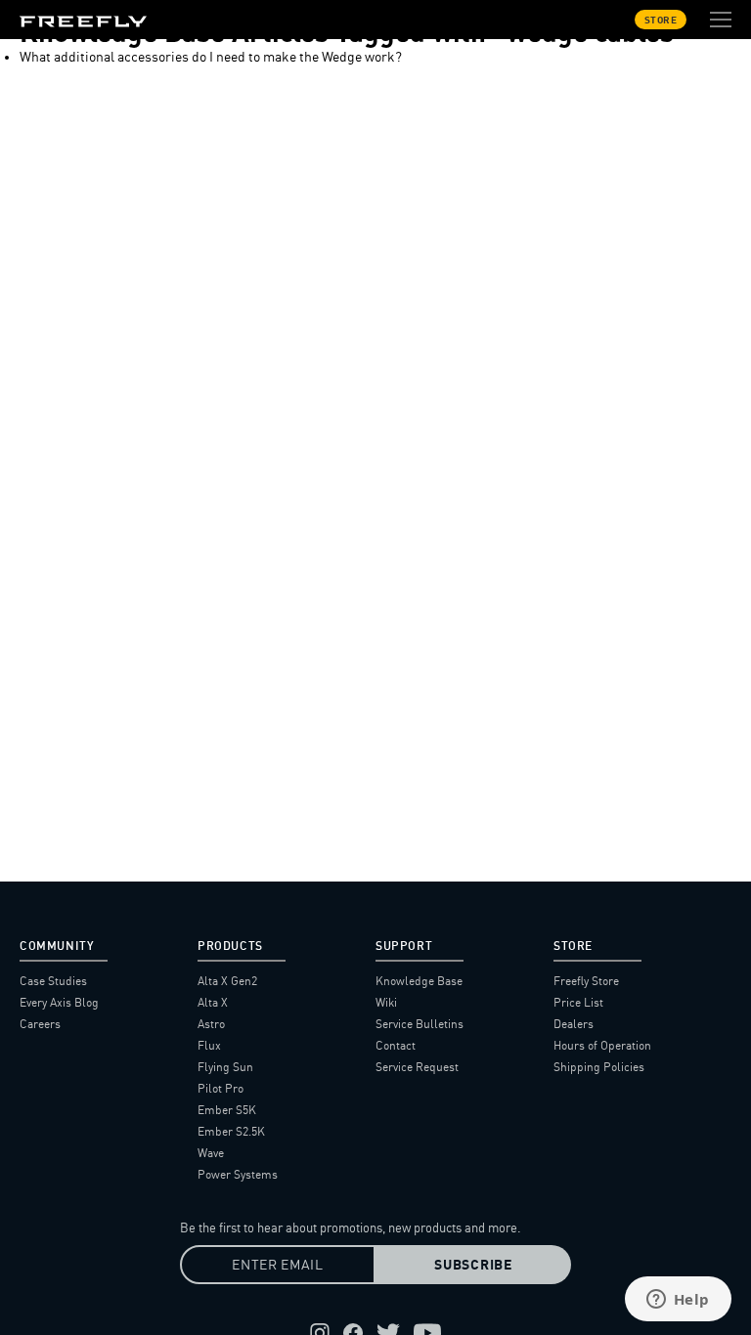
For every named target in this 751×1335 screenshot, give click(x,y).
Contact (396, 1045)
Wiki (386, 1002)
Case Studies (53, 980)
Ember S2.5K (231, 1131)
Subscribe (472, 1264)
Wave (211, 1152)
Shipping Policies (598, 1066)
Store (661, 19)
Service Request (417, 1066)
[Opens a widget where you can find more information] (677, 1300)
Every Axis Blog (59, 1002)
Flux (209, 1045)
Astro (211, 1023)
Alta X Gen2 (227, 980)
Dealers (573, 1023)
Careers (40, 1023)
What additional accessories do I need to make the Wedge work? (211, 57)
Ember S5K (227, 1109)
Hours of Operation (602, 1045)
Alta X (213, 1002)
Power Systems (238, 1174)
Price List (578, 1002)
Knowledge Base (419, 980)
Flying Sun (225, 1066)
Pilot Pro (220, 1088)
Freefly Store (586, 980)
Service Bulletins (420, 1023)
